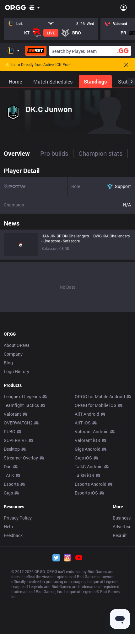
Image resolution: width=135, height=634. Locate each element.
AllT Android (87, 414)
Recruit (120, 535)
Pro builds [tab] (54, 153)
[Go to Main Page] (15, 7)
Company (13, 354)
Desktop (12, 449)
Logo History (16, 371)
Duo (8, 466)
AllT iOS (83, 423)
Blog (8, 363)
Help (8, 527)
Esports (11, 484)
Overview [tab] (17, 153)
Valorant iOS (87, 440)
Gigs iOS (83, 458)
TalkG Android (89, 466)
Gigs (8, 493)
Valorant (12, 414)
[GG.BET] (35, 51)
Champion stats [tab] (100, 153)
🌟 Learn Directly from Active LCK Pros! (38, 65)
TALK (9, 475)
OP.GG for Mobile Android (100, 396)
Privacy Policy (18, 518)
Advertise (122, 527)
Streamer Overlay (21, 458)
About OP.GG (16, 345)
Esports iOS (86, 493)
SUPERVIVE (15, 440)
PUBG (9, 431)
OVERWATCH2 (18, 423)
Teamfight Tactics (21, 405)
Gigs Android (87, 449)
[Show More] (34, 7)
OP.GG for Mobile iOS (95, 405)
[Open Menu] (123, 7)
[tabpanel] (67, 238)
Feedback (13, 535)
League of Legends (22, 396)
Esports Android (90, 484)
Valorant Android (92, 431)
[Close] (126, 64)
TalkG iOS (84, 475)
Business (122, 518)
